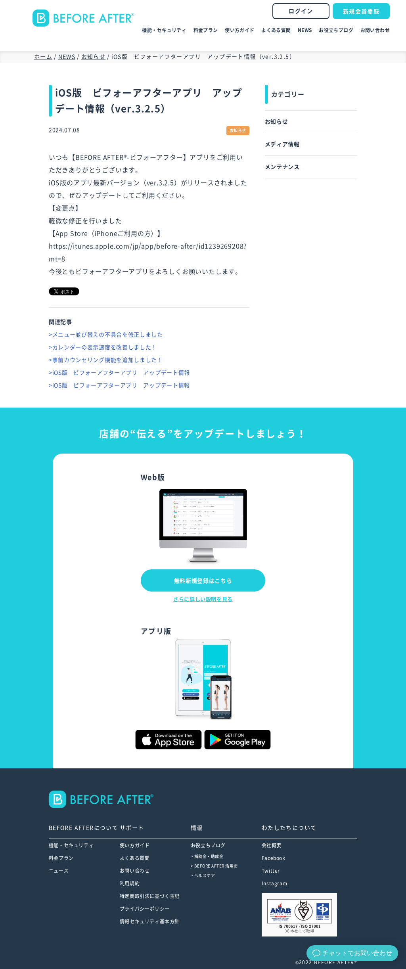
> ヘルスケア (203, 875)
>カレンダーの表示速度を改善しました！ (103, 347)
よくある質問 (276, 30)
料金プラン (205, 30)
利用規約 (130, 883)
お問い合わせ (375, 30)
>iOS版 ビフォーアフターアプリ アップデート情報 (119, 372)
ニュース (59, 870)
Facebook (273, 858)
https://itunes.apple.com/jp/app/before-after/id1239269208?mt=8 (148, 252)
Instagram (274, 883)
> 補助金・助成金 (207, 856)
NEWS (305, 30)
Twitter (271, 870)
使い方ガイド (240, 30)
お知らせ (276, 121)
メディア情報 (282, 144)
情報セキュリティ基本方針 (150, 921)
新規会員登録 (361, 11)
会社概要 (272, 845)
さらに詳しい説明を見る (203, 599)
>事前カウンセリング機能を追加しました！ (106, 360)
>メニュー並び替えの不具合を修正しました (106, 334)
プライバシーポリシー (145, 908)
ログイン (301, 11)
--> (158, 799)
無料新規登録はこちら (203, 581)
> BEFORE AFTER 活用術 (214, 866)
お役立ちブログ (336, 30)
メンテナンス (282, 167)
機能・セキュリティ (164, 30)
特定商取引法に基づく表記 (150, 896)
